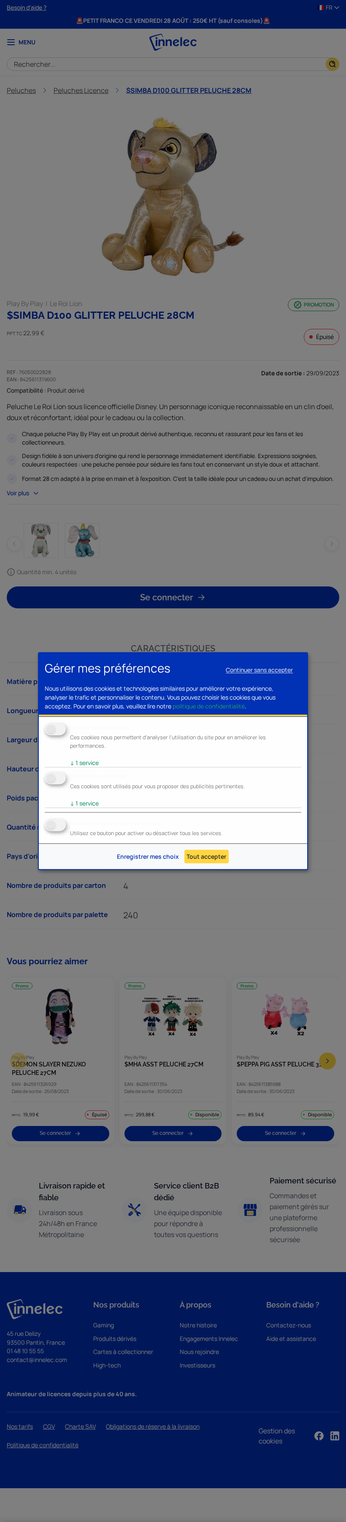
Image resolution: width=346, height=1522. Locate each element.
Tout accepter (206, 856)
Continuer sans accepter (259, 670)
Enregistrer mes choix (148, 856)
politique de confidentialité (209, 706)
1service (84, 763)
